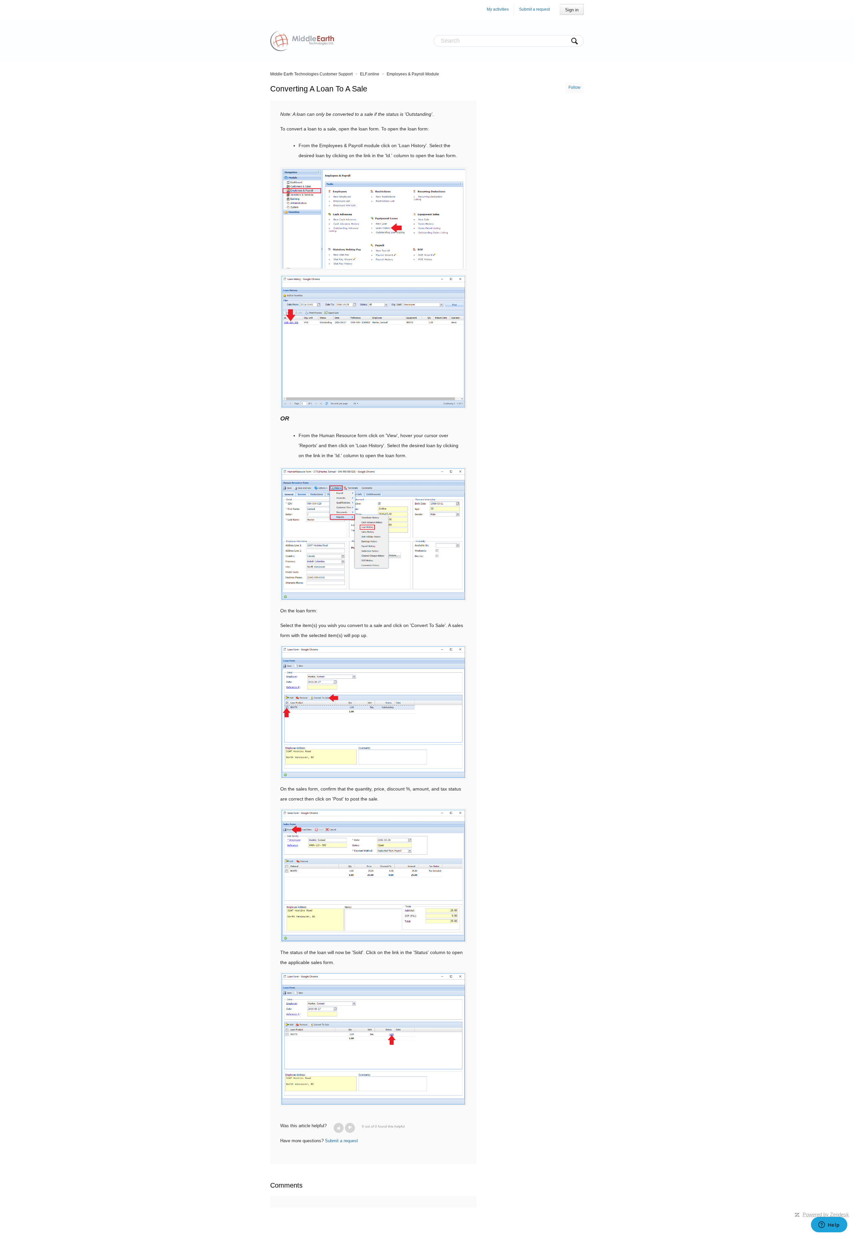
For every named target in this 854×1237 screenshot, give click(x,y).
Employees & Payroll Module (413, 74)
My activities (498, 9)
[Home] (302, 40)
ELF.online (369, 74)
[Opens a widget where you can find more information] (829, 1225)
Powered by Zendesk (826, 1214)
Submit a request (534, 9)
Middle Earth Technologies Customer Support (311, 74)
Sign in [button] (571, 9)
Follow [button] (574, 87)
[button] (339, 1128)
